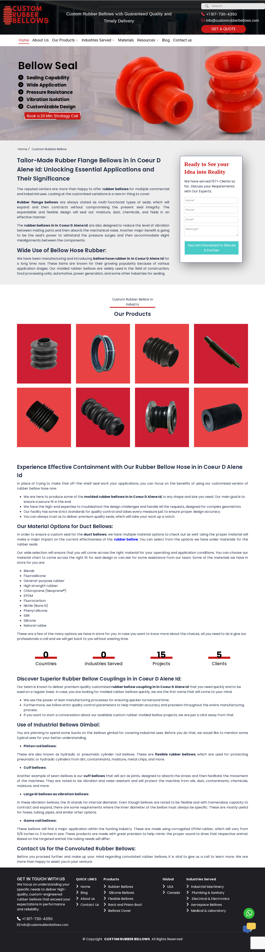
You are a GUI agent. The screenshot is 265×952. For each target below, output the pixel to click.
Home (24, 40)
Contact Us (90, 904)
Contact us (182, 40)
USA (170, 886)
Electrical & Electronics (210, 898)
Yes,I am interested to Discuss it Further (212, 248)
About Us (40, 40)
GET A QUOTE (223, 28)
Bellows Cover (119, 910)
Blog (84, 892)
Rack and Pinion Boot (125, 904)
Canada (173, 892)
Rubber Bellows (120, 886)
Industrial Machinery (207, 886)
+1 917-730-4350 (221, 14)
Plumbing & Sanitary (207, 892)
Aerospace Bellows (206, 904)
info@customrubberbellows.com (232, 20)
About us (88, 898)
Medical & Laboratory (208, 910)
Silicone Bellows (121, 892)
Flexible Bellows (120, 898)
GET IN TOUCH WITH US (41, 878)
